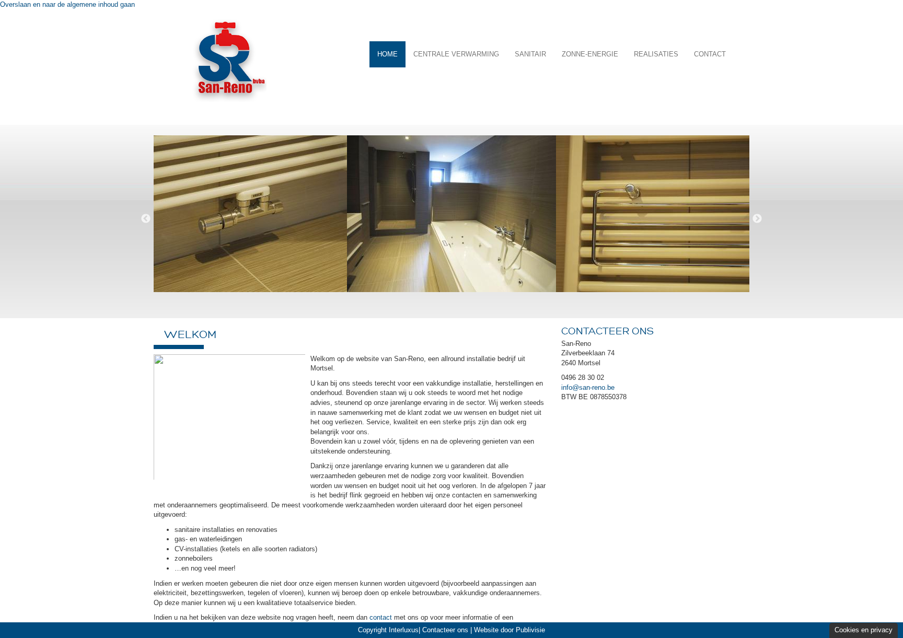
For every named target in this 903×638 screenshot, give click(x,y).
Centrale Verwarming (456, 54)
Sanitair (530, 54)
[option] (242, 219)
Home (387, 54)
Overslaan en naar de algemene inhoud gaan (67, 4)
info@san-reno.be (588, 387)
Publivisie (530, 630)
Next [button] (757, 219)
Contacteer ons (445, 630)
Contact (710, 54)
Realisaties (656, 54)
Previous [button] (146, 219)
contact (380, 617)
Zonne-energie (590, 54)
